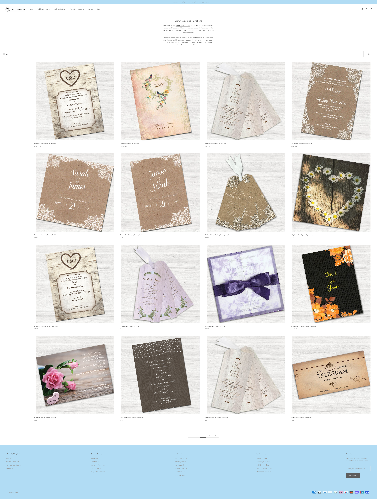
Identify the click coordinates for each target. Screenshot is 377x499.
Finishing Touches (263, 465)
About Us (9, 468)
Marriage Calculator (264, 472)
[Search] (367, 9)
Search (8, 458)
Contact (90, 9)
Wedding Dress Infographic (266, 468)
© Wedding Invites (13, 493)
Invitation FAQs (180, 475)
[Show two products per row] (4, 54)
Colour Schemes (181, 458)
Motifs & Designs (181, 468)
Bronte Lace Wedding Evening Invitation (45, 235)
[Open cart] (371, 9)
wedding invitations (183, 25)
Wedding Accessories (77, 9)
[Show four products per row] (7, 54)
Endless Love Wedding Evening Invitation (46, 326)
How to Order (95, 458)
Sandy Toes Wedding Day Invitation (215, 143)
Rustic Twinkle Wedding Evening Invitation (132, 417)
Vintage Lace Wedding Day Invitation (301, 143)
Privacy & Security (12, 462)
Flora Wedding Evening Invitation (129, 326)
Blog (98, 9)
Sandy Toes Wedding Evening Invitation (216, 417)
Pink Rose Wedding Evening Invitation (45, 417)
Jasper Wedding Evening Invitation (215, 326)
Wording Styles (180, 465)
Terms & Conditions (13, 465)
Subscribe (352, 475)
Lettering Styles (180, 462)
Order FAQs (95, 462)
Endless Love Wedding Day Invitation (45, 143)
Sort (369, 54)
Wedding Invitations (43, 9)
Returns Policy (96, 468)
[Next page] (215, 435)
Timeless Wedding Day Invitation (129, 143)
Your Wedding (262, 458)
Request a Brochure (98, 472)
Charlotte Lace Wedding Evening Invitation (132, 235)
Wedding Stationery (60, 9)
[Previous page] (191, 435)
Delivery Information (98, 465)
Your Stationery (180, 472)
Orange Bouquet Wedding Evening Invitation (303, 326)
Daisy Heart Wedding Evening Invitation (302, 235)
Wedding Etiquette (263, 462)
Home (31, 9)
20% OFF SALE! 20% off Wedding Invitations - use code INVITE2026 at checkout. (188, 2)
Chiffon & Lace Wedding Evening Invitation (217, 235)
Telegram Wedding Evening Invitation (301, 417)
